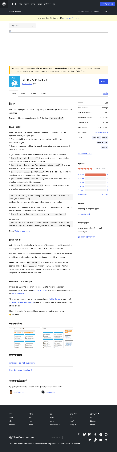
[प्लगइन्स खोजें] (33, 25)
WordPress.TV (56, 425)
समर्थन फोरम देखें (84, 214)
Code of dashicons (22, 231)
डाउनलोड (103, 82)
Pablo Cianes (54, 299)
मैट (92, 418)
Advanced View (85, 153)
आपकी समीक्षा (82, 195)
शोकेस (31, 414)
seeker (104, 147)
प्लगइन (31, 421)
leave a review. (18, 294)
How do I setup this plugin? (20, 370)
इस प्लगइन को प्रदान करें (86, 237)
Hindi (33, 437)
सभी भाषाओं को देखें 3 (102, 132)
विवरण (14, 93)
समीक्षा (23, 93)
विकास (43, 93)
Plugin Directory (15, 11)
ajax (94, 138)
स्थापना (33, 93)
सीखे (51, 414)
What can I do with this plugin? (22, 363)
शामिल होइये (73, 414)
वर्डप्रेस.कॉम (94, 414)
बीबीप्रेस (93, 421)
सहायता (52, 418)
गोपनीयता (12, 425)
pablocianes (27, 83)
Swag (73, 425)
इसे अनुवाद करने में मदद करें (71, 18)
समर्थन (105, 93)
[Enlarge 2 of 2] (70, 330)
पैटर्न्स (31, 425)
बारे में (10, 414)
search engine (102, 142)
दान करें (73, 421)
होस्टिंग (11, 421)
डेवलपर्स (52, 421)
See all (105, 195)
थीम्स (30, 418)
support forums (39, 290)
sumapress (50, 392)
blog (98, 138)
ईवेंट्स (71, 418)
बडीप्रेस (93, 425)
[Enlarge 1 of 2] (37, 330)
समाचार (11, 418)
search (104, 138)
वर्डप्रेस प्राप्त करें (108, 4)
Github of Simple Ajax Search (21, 302)
